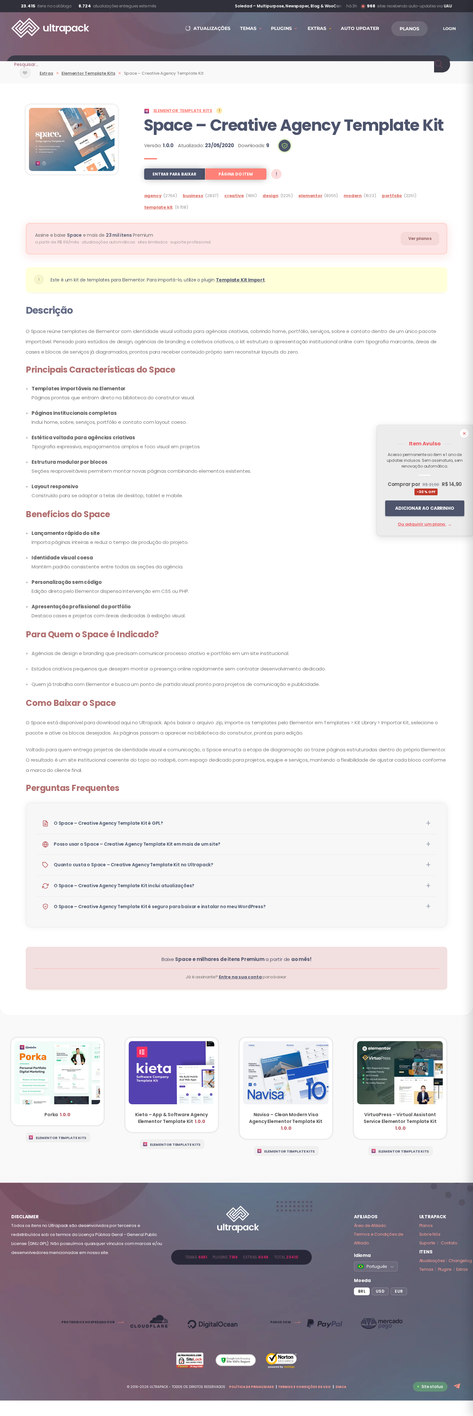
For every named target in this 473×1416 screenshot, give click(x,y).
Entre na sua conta (240, 977)
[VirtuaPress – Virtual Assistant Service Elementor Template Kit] (400, 1088)
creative (234, 196)
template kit (158, 207)
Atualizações (432, 1260)
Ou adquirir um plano (425, 524)
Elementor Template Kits (88, 73)
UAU (448, 6)
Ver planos (419, 238)
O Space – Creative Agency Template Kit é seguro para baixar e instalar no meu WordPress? (159, 906)
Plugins (445, 1269)
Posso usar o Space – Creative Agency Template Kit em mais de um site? (137, 844)
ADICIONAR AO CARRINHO (424, 508)
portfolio (392, 196)
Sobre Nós (430, 1234)
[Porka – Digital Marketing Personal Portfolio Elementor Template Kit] (57, 1081)
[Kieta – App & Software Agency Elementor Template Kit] (172, 1085)
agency (153, 196)
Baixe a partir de (236, 959)
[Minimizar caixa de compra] (464, 433)
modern (353, 196)
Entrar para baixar (174, 174)
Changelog (460, 1260)
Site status (432, 1386)
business (193, 196)
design (270, 196)
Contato (449, 1243)
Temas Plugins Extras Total (241, 1257)
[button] (285, 146)
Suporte (427, 1243)
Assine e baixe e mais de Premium (94, 235)
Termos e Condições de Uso (304, 1386)
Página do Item (235, 174)
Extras (46, 73)
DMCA (341, 1386)
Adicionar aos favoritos (25, 78)
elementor (310, 196)
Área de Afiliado (370, 1225)
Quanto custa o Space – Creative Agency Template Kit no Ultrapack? (133, 864)
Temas (426, 1269)
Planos (426, 1225)
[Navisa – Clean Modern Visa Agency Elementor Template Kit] (286, 1088)
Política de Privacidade (251, 1386)
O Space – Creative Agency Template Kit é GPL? (108, 823)
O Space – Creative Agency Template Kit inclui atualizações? (124, 885)
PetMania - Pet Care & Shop (314, 6)
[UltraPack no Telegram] (458, 1386)
